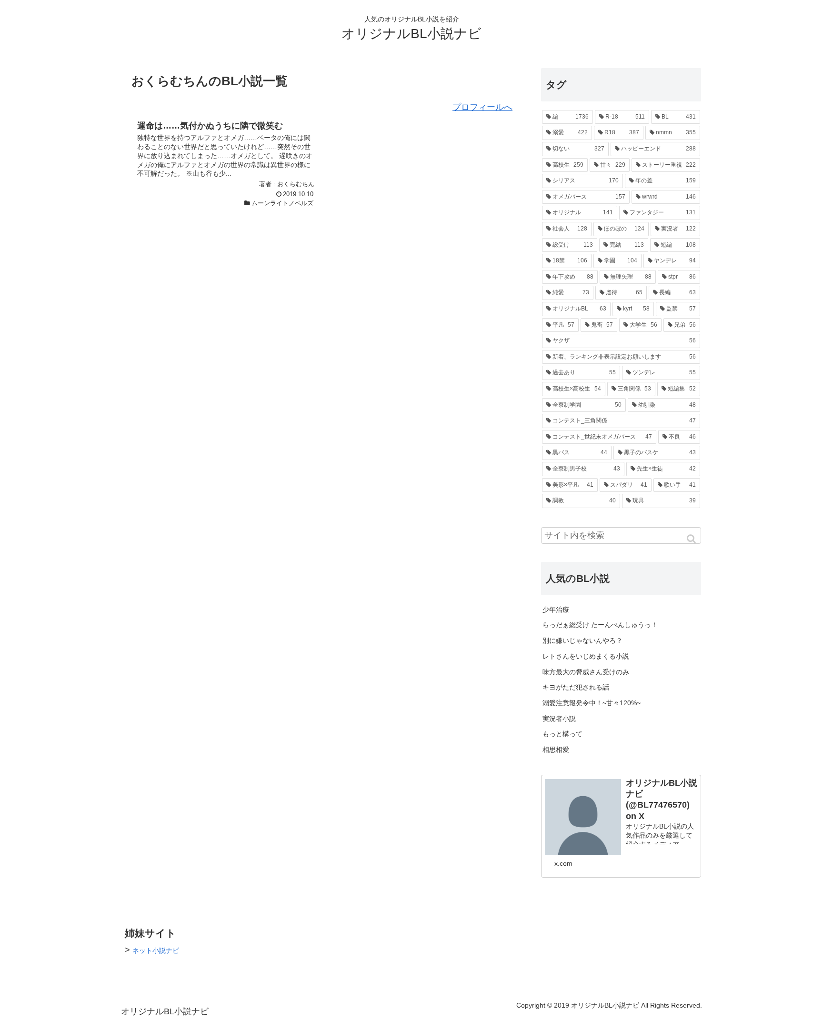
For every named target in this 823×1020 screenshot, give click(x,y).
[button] (692, 538)
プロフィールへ (482, 107)
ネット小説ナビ (155, 950)
